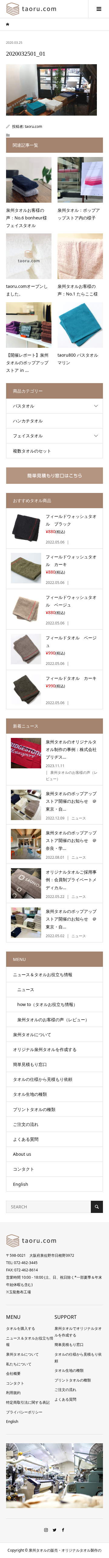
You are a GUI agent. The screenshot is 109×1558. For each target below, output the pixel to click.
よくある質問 (25, 1139)
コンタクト (23, 1169)
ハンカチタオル (28, 421)
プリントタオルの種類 (34, 1109)
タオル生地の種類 (30, 1094)
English (20, 1184)
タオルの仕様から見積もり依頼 (42, 1079)
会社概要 (13, 1373)
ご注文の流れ (25, 1124)
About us (22, 1154)
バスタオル (23, 406)
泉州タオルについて (32, 1034)
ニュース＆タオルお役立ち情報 (42, 974)
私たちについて (18, 1364)
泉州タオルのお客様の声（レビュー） (51, 1019)
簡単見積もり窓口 (30, 1064)
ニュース (23, 989)
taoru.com (33, 126)
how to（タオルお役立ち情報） (45, 1004)
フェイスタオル (28, 435)
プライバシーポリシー (24, 1412)
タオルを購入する (20, 1328)
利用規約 (13, 1392)
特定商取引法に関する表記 (28, 1402)
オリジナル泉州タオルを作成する (45, 1049)
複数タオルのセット (32, 451)
